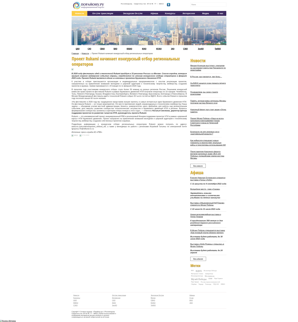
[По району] (88, 3)
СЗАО (185, 48)
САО (89, 48)
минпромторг (209, 274)
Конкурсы (170, 13)
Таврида (200, 284)
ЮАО (144, 48)
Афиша (154, 13)
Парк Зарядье (195, 282)
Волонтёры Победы (210, 271)
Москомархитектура (197, 276)
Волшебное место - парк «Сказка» (205, 189)
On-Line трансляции (102, 13)
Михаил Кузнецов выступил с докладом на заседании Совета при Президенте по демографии (208, 68)
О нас (220, 13)
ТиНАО (218, 48)
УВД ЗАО (216, 284)
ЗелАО (201, 48)
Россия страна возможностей (210, 282)
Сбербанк (194, 284)
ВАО (115, 48)
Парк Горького (218, 278)
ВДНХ (76, 135)
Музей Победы (199, 279)
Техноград (208, 284)
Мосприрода (209, 276)
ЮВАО (129, 48)
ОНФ (210, 278)
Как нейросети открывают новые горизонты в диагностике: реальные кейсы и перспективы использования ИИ (208, 143)
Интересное (189, 13)
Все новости (198, 166)
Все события (198, 259)
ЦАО (78, 48)
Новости (79, 13)
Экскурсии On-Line (132, 13)
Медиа (205, 13)
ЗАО (172, 48)
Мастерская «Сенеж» (197, 274)
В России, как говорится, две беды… (206, 77)
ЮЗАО (159, 48)
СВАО (102, 48)
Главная (75, 53)
